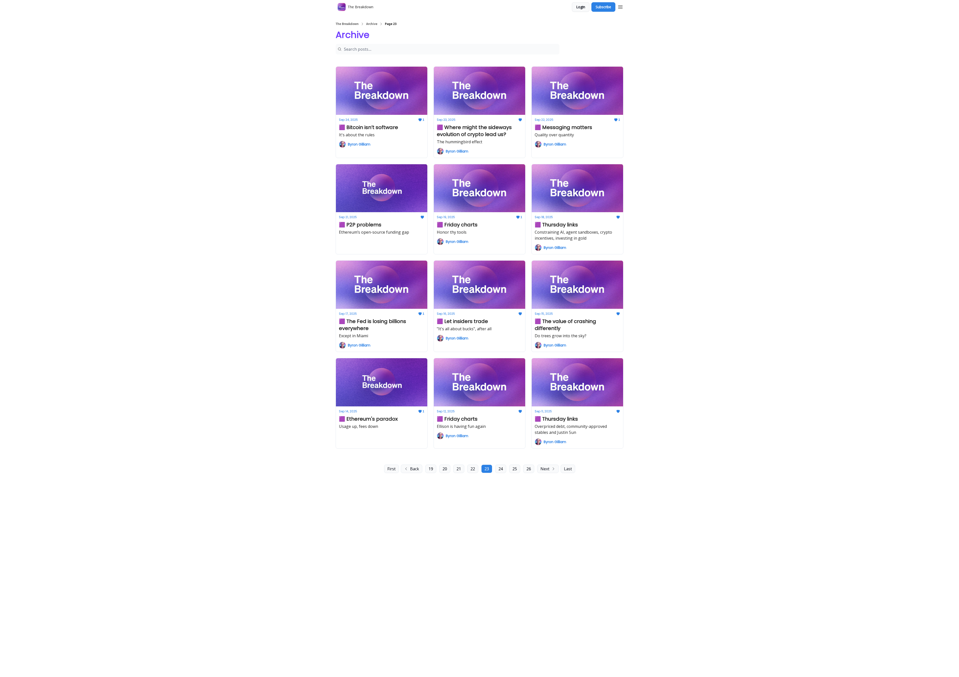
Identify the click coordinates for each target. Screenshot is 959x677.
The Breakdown (347, 24)
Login (580, 6)
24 (500, 469)
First (391, 469)
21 (459, 469)
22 (473, 469)
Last (568, 469)
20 (445, 469)
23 (486, 469)
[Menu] (620, 6)
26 (528, 469)
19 (431, 469)
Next (544, 469)
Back (414, 469)
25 (514, 469)
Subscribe (603, 6)
